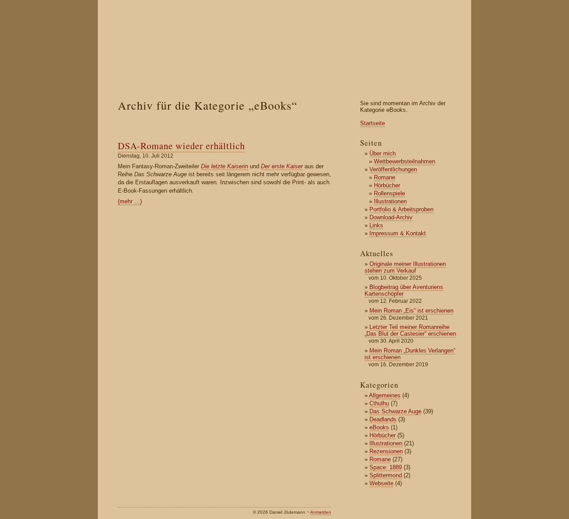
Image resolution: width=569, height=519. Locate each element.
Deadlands (383, 419)
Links (376, 225)
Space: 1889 (385, 467)
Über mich (382, 153)
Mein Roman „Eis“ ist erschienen (411, 310)
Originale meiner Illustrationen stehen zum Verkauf (405, 267)
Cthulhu (379, 403)
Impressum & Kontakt (397, 233)
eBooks (379, 427)
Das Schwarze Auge (395, 411)
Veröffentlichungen (393, 169)
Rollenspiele (389, 193)
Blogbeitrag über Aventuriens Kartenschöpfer (404, 290)
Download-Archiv (391, 217)
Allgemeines (385, 395)
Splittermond (385, 475)
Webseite (381, 483)
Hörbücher (387, 185)
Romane (384, 177)
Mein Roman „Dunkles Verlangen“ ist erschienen (410, 354)
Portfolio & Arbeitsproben (401, 209)
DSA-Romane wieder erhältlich (181, 145)
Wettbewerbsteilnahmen (404, 161)
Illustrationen (390, 201)
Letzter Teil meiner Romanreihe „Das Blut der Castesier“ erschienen (410, 330)
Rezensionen (386, 451)
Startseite (372, 123)
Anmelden (320, 512)
